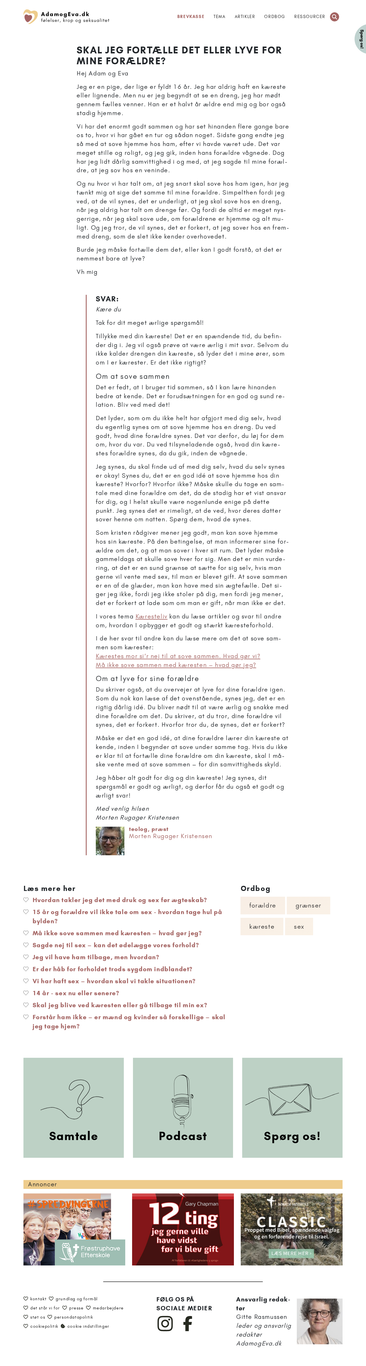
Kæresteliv (152, 616)
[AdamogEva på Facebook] (188, 1330)
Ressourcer (309, 16)
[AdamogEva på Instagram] (165, 1330)
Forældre (262, 905)
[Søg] (334, 16)
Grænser (308, 905)
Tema (219, 16)
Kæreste (261, 926)
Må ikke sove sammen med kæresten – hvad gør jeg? (176, 665)
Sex (299, 926)
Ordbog (274, 16)
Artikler (245, 16)
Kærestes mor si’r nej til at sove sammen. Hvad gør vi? (178, 656)
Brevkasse (190, 16)
